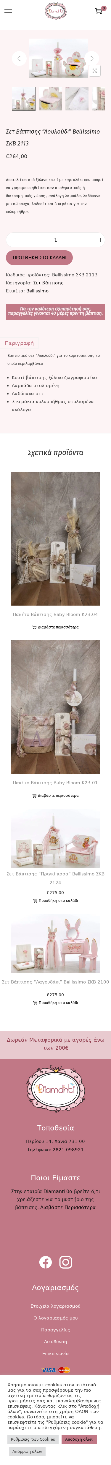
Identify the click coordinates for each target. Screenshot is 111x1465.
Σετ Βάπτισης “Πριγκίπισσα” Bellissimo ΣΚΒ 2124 (55, 878)
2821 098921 (68, 1149)
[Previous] (19, 58)
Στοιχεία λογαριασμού (55, 1306)
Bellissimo (37, 291)
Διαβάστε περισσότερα (58, 627)
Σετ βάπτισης (48, 283)
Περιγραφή (19, 343)
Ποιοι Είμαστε (56, 1178)
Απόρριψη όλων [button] (27, 1451)
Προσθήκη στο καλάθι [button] (58, 901)
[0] (98, 11)
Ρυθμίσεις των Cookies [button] (33, 1439)
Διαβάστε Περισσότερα (68, 1207)
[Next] (91, 58)
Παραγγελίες (55, 1330)
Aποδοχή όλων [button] (79, 1439)
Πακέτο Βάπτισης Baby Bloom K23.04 (55, 614)
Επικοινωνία (55, 1353)
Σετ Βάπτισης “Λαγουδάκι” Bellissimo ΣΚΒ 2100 (55, 982)
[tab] (55, 343)
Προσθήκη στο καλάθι (39, 257)
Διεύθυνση (55, 1341)
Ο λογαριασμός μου (55, 1318)
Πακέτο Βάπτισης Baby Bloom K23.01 (55, 782)
